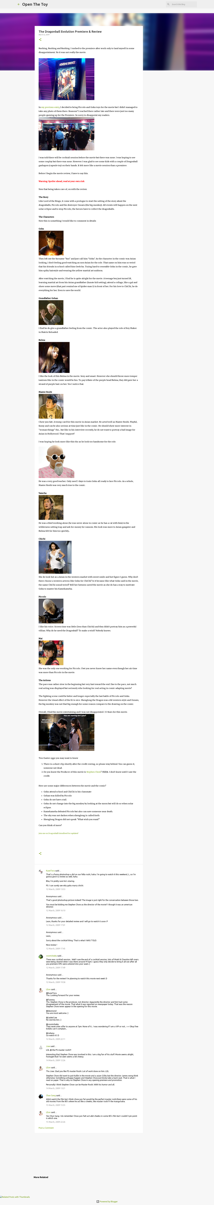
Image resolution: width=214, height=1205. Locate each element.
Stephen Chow (93, 772)
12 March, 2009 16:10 (55, 910)
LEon (48, 989)
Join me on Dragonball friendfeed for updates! (58, 833)
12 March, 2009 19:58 (55, 982)
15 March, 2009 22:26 (55, 1122)
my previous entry (50, 107)
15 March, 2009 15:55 (55, 1105)
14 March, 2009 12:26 (55, 1060)
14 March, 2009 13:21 (55, 1088)
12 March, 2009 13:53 (55, 889)
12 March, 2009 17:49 (55, 967)
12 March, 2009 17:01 (55, 925)
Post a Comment (46, 1128)
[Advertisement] (89, 1154)
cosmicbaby (51, 956)
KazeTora (50, 871)
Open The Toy (35, 4)
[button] (40, 39)
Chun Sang (51, 1095)
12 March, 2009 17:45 (55, 948)
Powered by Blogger (108, 1201)
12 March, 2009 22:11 (55, 1039)
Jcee (48, 1046)
